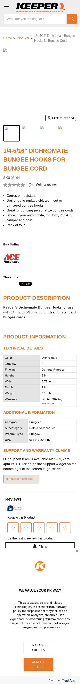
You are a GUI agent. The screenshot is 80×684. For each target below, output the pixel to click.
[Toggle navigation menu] (6, 6)
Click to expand (63, 118)
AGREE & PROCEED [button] (38, 664)
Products (23, 38)
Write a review (46, 185)
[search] (72, 19)
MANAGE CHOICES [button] (38, 647)
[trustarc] (68, 680)
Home (7, 38)
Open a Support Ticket (21, 479)
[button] (76, 550)
